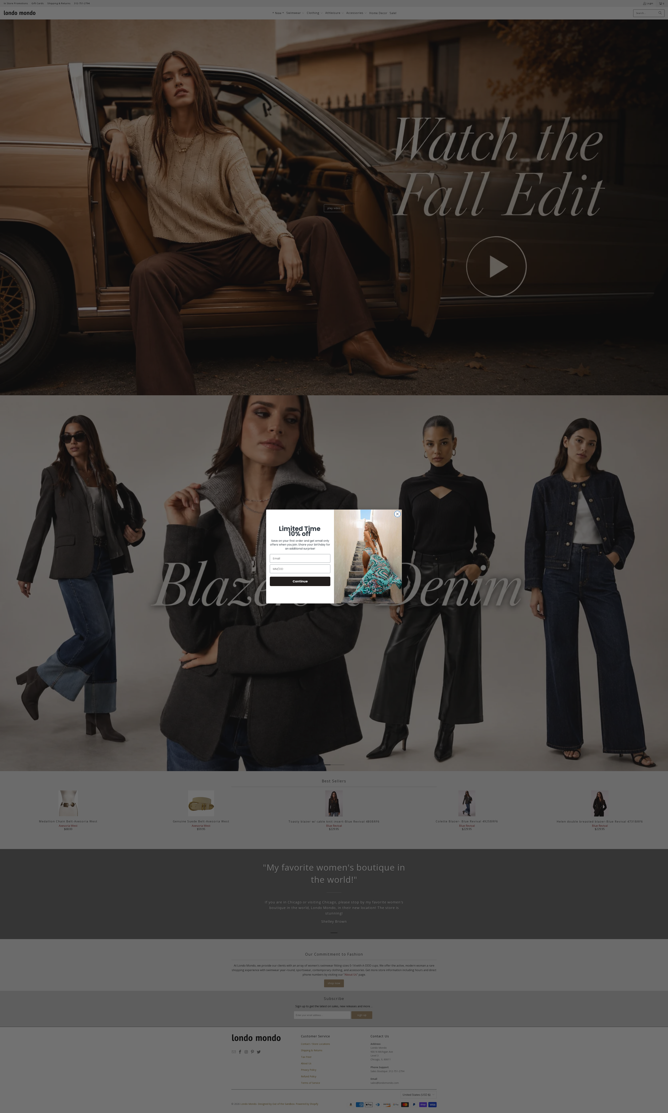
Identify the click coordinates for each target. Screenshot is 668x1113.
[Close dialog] (397, 514)
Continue (300, 581)
